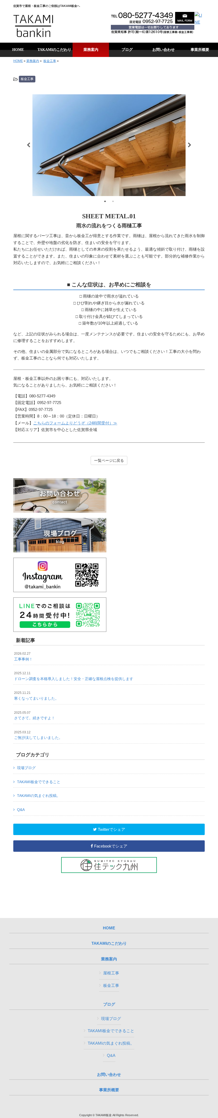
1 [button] (105, 201)
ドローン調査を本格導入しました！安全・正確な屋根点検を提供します (73, 676)
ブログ (109, 1004)
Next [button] (189, 145)
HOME (18, 61)
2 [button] (113, 201)
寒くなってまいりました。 (36, 695)
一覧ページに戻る (109, 460)
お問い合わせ (109, 1074)
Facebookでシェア (110, 846)
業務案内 (32, 61)
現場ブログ (26, 768)
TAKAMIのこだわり (109, 943)
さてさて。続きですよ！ (34, 715)
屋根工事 (111, 973)
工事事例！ (23, 656)
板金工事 (49, 61)
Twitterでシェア (111, 829)
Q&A (21, 810)
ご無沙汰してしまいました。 (38, 735)
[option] (109, 145)
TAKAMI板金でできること (38, 782)
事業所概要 (109, 1090)
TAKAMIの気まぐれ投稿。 (38, 795)
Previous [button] (28, 145)
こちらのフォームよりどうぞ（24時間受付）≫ (75, 423)
